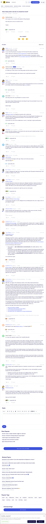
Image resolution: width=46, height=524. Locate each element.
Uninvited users (5, 465)
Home (2, 6)
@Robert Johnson (19, 326)
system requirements (22, 53)
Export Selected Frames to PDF (8, 441)
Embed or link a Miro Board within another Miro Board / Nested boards (17, 472)
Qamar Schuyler (8, 335)
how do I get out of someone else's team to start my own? (14, 474)
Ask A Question (23, 509)
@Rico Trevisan (9, 181)
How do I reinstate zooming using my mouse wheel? (13, 435)
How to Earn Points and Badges (23, 448)
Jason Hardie (7, 95)
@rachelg (9, 157)
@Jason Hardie (10, 114)
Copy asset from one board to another (10, 439)
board (3, 497)
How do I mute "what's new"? (8, 468)
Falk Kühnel (7, 129)
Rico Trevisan (8, 169)
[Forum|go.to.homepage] (9, 2)
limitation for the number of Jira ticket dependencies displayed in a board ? (18, 459)
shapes (3, 499)
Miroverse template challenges (8, 489)
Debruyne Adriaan (8, 208)
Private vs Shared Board (7, 477)
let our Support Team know (24, 56)
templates (25, 497)
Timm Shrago (8, 179)
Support (40, 497)
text (16, 499)
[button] (1, 2)
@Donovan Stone (9, 387)
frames (17, 497)
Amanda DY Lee (8, 221)
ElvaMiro (7, 385)
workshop (8, 499)
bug (6, 497)
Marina (6, 48)
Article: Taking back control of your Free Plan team (13, 481)
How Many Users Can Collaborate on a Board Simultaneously (20, 311)
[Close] (44, 516)
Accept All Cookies (31, 521)
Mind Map (21, 499)
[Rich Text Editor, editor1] (23, 419)
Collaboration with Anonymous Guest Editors (17, 308)
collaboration (11, 497)
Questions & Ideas (17, 6)
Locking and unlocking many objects (9, 484)
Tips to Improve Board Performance (15, 310)
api (20, 497)
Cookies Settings (5, 521)
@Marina (8, 223)
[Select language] (29, 2)
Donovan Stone (8, 364)
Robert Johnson (8, 279)
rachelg (6, 144)
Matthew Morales (8, 17)
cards (13, 499)
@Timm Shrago (16, 198)
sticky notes (30, 497)
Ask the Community (26, 6)
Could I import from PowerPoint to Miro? (10, 437)
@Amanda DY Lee (10, 234)
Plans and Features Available (13, 307)
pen (26, 85)
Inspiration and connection (7, 482)
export (25, 499)
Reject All (40, 521)
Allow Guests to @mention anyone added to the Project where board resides (18, 463)
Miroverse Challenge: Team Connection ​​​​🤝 (11, 488)
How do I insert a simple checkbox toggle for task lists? (14, 433)
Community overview (8, 6)
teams (35, 497)
